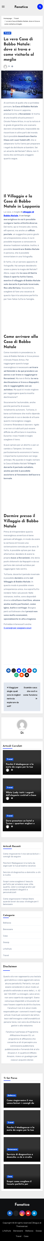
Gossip (6, 942)
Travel (7, 33)
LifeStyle (7, 949)
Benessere (8, 929)
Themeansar (22, 1226)
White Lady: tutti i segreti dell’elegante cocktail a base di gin (21, 795)
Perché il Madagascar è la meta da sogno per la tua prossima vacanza (19, 767)
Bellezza (7, 923)
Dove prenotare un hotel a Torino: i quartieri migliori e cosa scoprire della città (20, 823)
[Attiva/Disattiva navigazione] (3, 6)
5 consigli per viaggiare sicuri (17, 628)
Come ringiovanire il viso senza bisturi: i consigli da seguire (20, 1103)
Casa (5, 936)
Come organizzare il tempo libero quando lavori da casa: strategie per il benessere (20, 901)
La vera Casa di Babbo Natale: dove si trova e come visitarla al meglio (19, 49)
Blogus (36, 1223)
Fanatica (21, 7)
